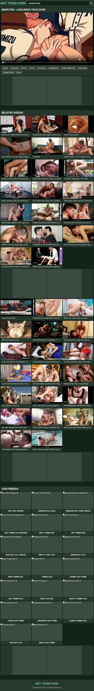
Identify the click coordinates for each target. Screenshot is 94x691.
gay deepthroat (69, 68)
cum (25, 68)
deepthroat (55, 68)
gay (6, 68)
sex (19, 72)
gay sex (15, 68)
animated (83, 68)
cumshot (42, 68)
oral (33, 68)
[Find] (91, 3)
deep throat (9, 72)
